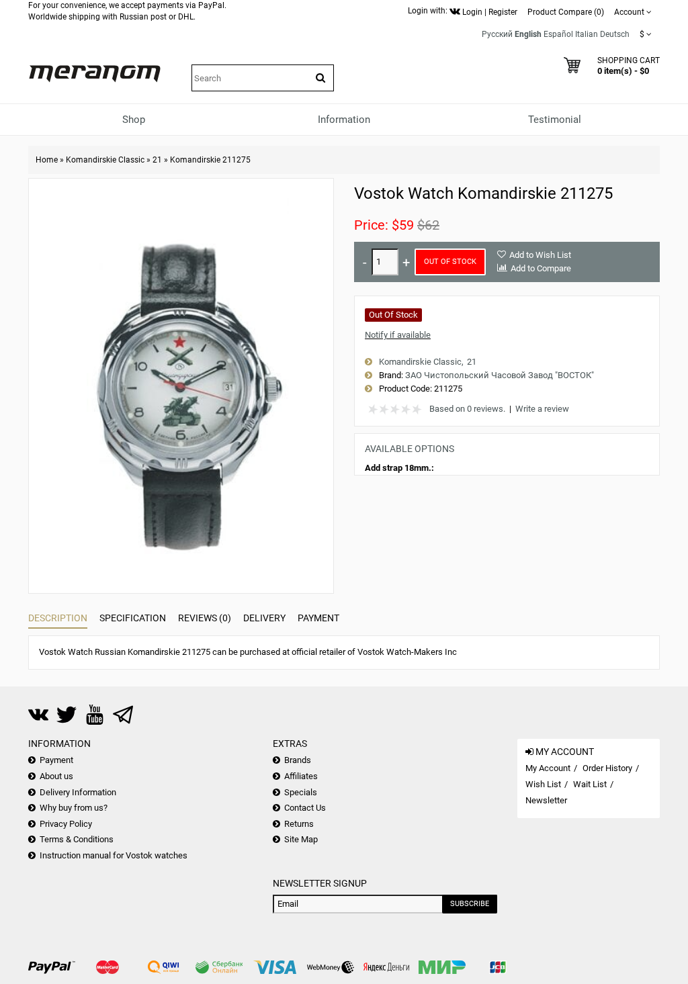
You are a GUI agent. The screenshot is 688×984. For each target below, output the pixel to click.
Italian (586, 34)
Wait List (590, 784)
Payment (318, 618)
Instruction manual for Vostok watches (113, 855)
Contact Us (305, 808)
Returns (299, 824)
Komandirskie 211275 (210, 160)
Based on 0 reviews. (467, 409)
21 (157, 160)
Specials (300, 792)
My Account (547, 768)
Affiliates (301, 776)
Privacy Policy (66, 824)
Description (57, 618)
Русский (497, 34)
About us (56, 776)
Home (47, 160)
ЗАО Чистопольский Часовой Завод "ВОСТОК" (499, 375)
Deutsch (615, 34)
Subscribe (469, 903)
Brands (297, 760)
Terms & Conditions (77, 839)
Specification (132, 618)
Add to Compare (541, 268)
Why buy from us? (74, 808)
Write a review (542, 409)
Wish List (543, 784)
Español (558, 34)
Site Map (301, 839)
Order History (607, 768)
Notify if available (398, 335)
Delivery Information (78, 792)
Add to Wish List (540, 255)
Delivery (264, 618)
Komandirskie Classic (105, 160)
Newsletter (546, 800)
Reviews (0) (204, 618)
